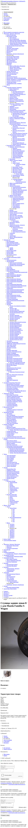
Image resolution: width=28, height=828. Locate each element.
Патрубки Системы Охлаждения (15, 386)
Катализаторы (10, 411)
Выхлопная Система (9, 407)
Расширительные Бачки (13, 389)
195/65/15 (12, 532)
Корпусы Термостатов (15, 392)
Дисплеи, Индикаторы (12, 342)
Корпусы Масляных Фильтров (17, 66)
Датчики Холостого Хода (16, 339)
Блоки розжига (10, 273)
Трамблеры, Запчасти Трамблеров (15, 584)
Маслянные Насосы (12, 62)
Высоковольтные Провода (13, 574)
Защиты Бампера (17, 149)
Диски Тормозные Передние (14, 399)
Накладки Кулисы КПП (19, 138)
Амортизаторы (13, 482)
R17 (14, 513)
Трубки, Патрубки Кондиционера (18, 452)
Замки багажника (17, 188)
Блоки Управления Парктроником (15, 289)
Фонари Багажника (11, 477)
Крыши (11, 210)
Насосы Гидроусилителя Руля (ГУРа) (16, 428)
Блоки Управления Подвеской (14, 291)
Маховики (9, 63)
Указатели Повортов (12, 474)
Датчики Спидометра (15, 331)
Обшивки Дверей (14, 107)
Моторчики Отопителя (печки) (14, 358)
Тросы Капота (10, 459)
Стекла (11, 234)
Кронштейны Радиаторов (13, 384)
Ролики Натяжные (14, 70)
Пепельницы (13, 109)
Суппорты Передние (12, 404)
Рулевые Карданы (11, 431)
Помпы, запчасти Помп (16, 68)
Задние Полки (13, 97)
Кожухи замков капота (18, 203)
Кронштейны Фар (11, 469)
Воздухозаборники (14, 39)
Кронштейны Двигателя (13, 57)
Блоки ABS (9, 268)
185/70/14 (12, 531)
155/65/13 (12, 527)
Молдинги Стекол (17, 171)
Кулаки (11, 485)
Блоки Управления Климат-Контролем (16, 285)
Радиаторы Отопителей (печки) (15, 446)
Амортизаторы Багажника (19, 187)
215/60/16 (12, 536)
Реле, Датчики (10, 578)
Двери (14, 161)
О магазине (6, 19)
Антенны (9, 266)
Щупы (8, 84)
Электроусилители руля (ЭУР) (14, 436)
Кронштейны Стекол (18, 168)
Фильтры (6, 563)
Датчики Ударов (14, 335)
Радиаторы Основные (12, 388)
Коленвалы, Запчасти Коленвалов (15, 53)
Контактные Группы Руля (13, 355)
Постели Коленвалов (12, 76)
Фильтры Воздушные (12, 564)
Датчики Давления (14, 315)
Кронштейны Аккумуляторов (17, 264)
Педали (8, 366)
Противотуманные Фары (13, 473)
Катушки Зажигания (12, 350)
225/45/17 (12, 537)
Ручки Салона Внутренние (16, 117)
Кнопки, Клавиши (11, 353)
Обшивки (12, 106)
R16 (14, 512)
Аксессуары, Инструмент (10, 588)
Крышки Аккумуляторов (16, 265)
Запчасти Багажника (15, 186)
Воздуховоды (13, 37)
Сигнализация (10, 579)
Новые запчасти (8, 749)
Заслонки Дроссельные (12, 48)
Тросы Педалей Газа (12, 462)
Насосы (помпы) (11, 443)
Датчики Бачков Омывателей (17, 311)
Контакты (6, 20)
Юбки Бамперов (17, 157)
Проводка (9, 370)
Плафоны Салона (11, 470)
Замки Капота (16, 200)
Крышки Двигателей (12, 59)
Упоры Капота (16, 207)
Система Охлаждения (12, 548)
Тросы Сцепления (11, 466)
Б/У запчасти (7, 747)
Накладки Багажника (18, 191)
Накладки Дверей (17, 172)
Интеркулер (10, 51)
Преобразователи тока (12, 369)
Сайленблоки (10, 571)
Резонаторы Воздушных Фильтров (18, 43)
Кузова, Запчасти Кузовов (16, 212)
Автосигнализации (11, 260)
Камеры (9, 349)
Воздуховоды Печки (12, 440)
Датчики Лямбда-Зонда (15, 326)
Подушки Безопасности (19, 91)
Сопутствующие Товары (10, 540)
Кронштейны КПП (11, 250)
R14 (14, 509)
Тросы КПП (10, 461)
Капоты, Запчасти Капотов (16, 196)
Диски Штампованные (15, 517)
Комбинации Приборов (13, 354)
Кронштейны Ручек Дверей (20, 113)
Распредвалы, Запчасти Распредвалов (16, 78)
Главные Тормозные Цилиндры (15, 396)
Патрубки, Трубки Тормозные (14, 400)
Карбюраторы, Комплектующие (15, 556)
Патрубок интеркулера (12, 72)
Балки (11, 483)
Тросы (5, 454)
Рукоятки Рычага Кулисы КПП (17, 110)
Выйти (5, 755)
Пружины (12, 486)
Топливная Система (9, 412)
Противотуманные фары (13, 587)
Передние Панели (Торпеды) (20, 133)
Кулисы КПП (10, 252)
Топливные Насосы (12, 420)
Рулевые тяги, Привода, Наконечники (16, 553)
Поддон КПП (10, 253)
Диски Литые (13, 508)
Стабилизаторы (13, 490)
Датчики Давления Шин (16, 316)
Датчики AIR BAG (14, 310)
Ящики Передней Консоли (19, 144)
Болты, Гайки (7, 539)
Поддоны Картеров (11, 74)
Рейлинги (12, 223)
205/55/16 (12, 533)
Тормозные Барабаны (12, 405)
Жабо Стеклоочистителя (16, 183)
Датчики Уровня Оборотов (16, 337)
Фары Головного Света (12, 475)
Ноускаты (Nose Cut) (15, 218)
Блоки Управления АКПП (13, 276)
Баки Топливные (11, 415)
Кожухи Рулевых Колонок (16, 99)
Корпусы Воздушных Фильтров (18, 40)
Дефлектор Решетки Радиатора (18, 228)
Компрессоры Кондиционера (17, 450)
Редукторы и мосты (12, 254)
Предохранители (11, 576)
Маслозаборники (11, 60)
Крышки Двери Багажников (20, 190)
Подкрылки (13, 219)
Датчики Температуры (15, 332)
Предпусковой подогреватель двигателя (14, 32)
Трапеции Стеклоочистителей (17, 362)
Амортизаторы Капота (18, 198)
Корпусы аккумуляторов (16, 262)
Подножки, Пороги (14, 222)
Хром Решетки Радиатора (19, 231)
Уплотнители (13, 121)
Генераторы (10, 303)
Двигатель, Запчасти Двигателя (12, 544)
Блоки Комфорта (11, 269)
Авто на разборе (8, 17)
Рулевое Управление (9, 424)
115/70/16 (12, 524)
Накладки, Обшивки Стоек (16, 103)
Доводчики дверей (11, 345)
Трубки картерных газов (16, 44)
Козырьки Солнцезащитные (17, 101)
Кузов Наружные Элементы (14, 145)
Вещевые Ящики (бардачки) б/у (18, 94)
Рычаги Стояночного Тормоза (17, 118)
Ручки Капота (16, 206)
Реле (8, 373)
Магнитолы (10, 357)
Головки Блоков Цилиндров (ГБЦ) (15, 45)
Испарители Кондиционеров (17, 448)
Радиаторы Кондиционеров (17, 451)
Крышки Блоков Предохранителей (18, 272)
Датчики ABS (13, 308)
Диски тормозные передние (14, 560)
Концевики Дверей (17, 167)
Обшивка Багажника (18, 192)
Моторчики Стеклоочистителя (14, 361)
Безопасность (13, 90)
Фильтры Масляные (12, 566)
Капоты (15, 202)
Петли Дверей (16, 176)
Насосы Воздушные (12, 365)
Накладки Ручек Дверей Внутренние (19, 115)
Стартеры (9, 377)
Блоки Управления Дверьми (14, 279)
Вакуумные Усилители (12, 394)
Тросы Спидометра (11, 465)
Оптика (5, 467)
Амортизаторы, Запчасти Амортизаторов (13, 569)
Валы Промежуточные (12, 242)
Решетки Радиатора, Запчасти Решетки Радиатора (17, 225)
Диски (8, 506)
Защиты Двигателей (12, 49)
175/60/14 (12, 529)
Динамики (9, 341)
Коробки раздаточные (12, 245)
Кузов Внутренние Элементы (14, 87)
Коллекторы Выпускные (13, 56)
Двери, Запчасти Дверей (16, 160)
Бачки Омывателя (14, 88)
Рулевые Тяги (10, 435)
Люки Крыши (13, 214)
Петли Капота (16, 204)
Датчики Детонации (15, 318)
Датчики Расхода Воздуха (16, 330)
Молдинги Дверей (17, 169)
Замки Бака (12, 184)
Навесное (9, 64)
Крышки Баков (13, 211)
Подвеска (6, 479)
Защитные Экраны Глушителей (15, 409)
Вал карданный (10, 241)
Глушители (9, 408)
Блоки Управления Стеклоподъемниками (12, 298)
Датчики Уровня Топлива (16, 338)
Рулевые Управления (9, 552)
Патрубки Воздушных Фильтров (18, 41)
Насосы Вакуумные (15, 67)
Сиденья (12, 119)
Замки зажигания (14, 582)
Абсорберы (9, 413)
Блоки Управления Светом (13, 295)
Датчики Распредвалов (15, 328)
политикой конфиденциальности (16, 784)
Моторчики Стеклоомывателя (14, 359)
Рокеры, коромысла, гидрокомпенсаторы (17, 79)
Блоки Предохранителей (13, 270)
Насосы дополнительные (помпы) (15, 385)
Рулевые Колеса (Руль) (12, 432)
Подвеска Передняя (12, 494)
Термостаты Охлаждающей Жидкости (16, 390)
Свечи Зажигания (11, 376)
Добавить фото (22, 807)
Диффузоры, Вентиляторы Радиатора (16, 343)
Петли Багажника (17, 194)
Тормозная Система (9, 393)
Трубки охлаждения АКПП (14, 257)
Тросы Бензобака (11, 456)
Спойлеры (12, 233)
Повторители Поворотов (13, 471)
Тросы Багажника (11, 455)
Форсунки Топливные (12, 423)
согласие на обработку (6, 783)
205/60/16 (12, 535)
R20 (14, 516)
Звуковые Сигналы (11, 347)
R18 (14, 514)
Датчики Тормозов (14, 334)
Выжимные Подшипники (13, 243)
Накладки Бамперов (18, 153)
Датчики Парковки (14, 327)
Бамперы (15, 148)
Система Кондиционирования (14, 447)
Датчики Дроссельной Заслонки (18, 322)
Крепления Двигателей (12, 545)
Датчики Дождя (14, 319)
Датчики (9, 304)
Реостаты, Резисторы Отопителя (15, 374)
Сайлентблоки (13, 489)
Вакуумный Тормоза (12, 559)
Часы (8, 381)
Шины (8, 523)
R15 (14, 510)
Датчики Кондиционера (16, 324)
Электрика (6, 258)
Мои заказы (7, 754)
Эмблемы (12, 238)
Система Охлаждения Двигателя (12, 382)
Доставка (6, 15)
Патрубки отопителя (12, 444)
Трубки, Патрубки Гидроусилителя (18, 430)
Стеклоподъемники (18, 179)
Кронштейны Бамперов (19, 150)
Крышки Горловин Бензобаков (14, 417)
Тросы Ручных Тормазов (13, 463)
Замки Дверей (16, 163)
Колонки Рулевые (11, 427)
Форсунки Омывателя (12, 380)
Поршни (9, 75)
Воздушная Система (12, 36)
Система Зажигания (12, 580)
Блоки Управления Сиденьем (14, 296)
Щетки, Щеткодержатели (16, 237)
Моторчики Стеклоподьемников (21, 181)
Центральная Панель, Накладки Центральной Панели (18, 123)
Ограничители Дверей (18, 175)
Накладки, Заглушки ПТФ (16, 217)
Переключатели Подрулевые (14, 368)
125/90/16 (12, 525)
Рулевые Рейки (10, 434)
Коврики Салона (14, 98)
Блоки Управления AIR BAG (14, 275)
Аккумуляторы (10, 261)
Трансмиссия (7, 239)
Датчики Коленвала (15, 323)
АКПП (11, 248)
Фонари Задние (10, 478)
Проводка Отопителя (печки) (17, 372)
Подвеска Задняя (11, 481)
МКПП (11, 249)
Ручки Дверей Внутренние (16, 111)
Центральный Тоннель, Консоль (18, 134)
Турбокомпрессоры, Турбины (14, 83)
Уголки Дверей (19, 173)
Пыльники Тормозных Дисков (14, 401)
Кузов (5, 86)
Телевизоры (13, 235)
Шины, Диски (7, 505)
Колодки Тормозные (12, 561)
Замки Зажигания (11, 346)
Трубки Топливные (11, 421)
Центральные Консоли (18, 142)
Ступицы (12, 492)
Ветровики (12, 159)
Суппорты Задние (11, 403)
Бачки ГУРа (10, 425)
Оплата (5, 13)
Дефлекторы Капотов (18, 199)
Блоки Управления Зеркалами (14, 284)
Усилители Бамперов (18, 156)
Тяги (11, 493)
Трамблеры (9, 378)
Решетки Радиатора (17, 230)
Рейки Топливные (11, 419)
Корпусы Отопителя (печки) (14, 442)
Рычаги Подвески (14, 487)
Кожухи (9, 52)
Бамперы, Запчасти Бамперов (17, 146)
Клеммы (9, 575)
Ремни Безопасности (18, 93)
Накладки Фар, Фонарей (16, 215)
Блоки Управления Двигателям (14, 280)
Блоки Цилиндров (11, 35)
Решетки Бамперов (17, 155)
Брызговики (16, 221)
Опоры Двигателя (11, 71)
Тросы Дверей (10, 458)
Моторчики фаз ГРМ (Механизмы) (15, 363)
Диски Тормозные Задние (13, 397)
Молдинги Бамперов (18, 152)
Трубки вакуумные (11, 82)
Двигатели (9, 47)
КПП (8, 246)
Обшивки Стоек (17, 105)
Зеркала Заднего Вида (15, 195)
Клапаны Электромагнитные (14, 351)
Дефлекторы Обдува (15, 95)
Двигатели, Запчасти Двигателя (12, 33)
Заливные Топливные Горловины (15, 416)
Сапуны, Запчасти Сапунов (14, 80)
